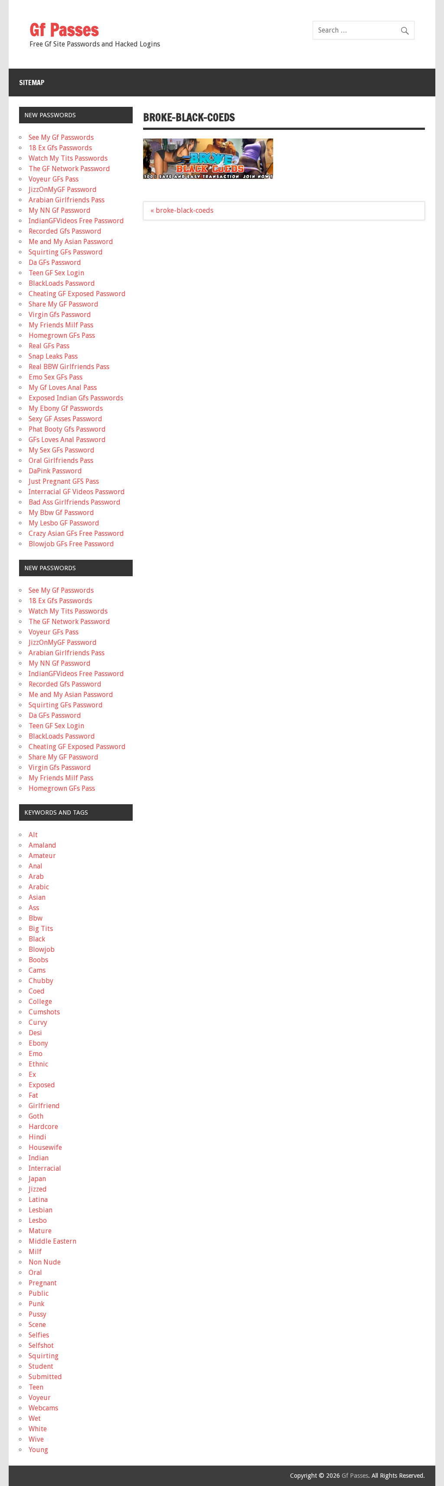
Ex (32, 1074)
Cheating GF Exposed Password (77, 294)
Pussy (37, 1314)
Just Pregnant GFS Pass (64, 481)
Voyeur (40, 1398)
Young (38, 1450)
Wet (35, 1418)
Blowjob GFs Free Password (71, 544)
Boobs (38, 960)
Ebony (38, 1043)
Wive (36, 1439)
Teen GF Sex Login (56, 273)
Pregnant (43, 1283)
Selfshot (41, 1345)
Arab (36, 876)
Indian (39, 1158)
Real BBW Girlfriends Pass (69, 367)
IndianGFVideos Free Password (76, 221)
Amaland (42, 845)
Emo (35, 1054)
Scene (37, 1325)
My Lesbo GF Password (64, 523)
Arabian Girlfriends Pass (66, 200)
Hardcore (43, 1127)
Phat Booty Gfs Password (67, 429)
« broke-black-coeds (181, 210)
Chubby (41, 981)
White (38, 1429)
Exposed (42, 1085)
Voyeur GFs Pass (53, 179)
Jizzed (38, 1189)
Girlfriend (44, 1106)
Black (37, 939)
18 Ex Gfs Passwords (60, 148)
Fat (33, 1095)
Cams (37, 970)
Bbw (35, 918)
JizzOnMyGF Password (63, 189)
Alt (33, 835)
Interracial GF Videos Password (77, 492)
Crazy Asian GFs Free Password (76, 533)
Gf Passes (64, 29)
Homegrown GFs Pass (62, 335)
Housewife (45, 1147)
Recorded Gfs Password (65, 231)
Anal (35, 866)
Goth (36, 1116)
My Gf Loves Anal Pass (63, 387)
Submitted (45, 1377)
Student (41, 1366)
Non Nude (45, 1262)
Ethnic (38, 1064)
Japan (37, 1179)
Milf (35, 1252)
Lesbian (40, 1210)
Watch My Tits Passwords (68, 158)
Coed (37, 991)
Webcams (43, 1408)
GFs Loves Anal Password (67, 440)
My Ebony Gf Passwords (66, 408)
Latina (38, 1199)
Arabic (39, 887)
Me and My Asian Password (71, 242)
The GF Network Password (69, 169)
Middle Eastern (52, 1241)
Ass (34, 908)
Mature (40, 1231)
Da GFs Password (55, 262)
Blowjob (42, 949)
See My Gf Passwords (61, 137)
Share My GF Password (63, 304)
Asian (37, 897)
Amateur (42, 856)
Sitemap (32, 82)
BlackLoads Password (62, 283)
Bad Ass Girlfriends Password (75, 502)
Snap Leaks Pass (53, 356)
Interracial (45, 1168)
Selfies (39, 1335)
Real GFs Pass (49, 346)
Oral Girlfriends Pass (61, 460)
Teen (36, 1387)
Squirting (44, 1356)
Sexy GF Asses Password (65, 419)
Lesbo (38, 1220)
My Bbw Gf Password (61, 513)
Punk (36, 1304)
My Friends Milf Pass (61, 325)
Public (39, 1293)
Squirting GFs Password (66, 252)
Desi (35, 1033)
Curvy (38, 1022)
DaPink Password (55, 471)
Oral (35, 1272)
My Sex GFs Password (62, 450)
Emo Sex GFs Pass (55, 377)
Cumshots (44, 1012)
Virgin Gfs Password (60, 314)
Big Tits (41, 929)
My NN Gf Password (60, 210)
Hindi (37, 1137)
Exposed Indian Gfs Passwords (76, 398)
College (40, 1001)
